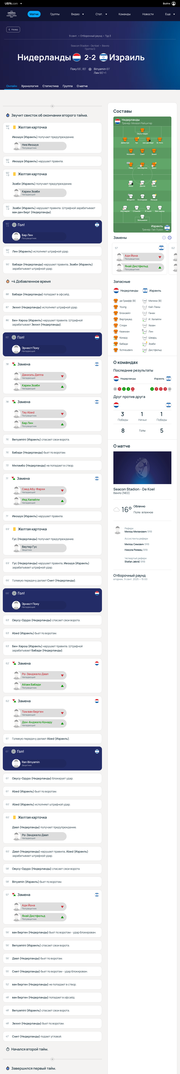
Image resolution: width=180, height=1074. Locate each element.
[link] (34, 14)
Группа (68, 86)
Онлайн (11, 86)
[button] (77, 14)
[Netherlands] (97, 337)
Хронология (29, 86)
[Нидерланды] (116, 405)
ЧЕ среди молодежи (11, 14)
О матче (82, 86)
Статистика (51, 86)
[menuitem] (35, 14)
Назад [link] (14, 29)
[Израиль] (167, 405)
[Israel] (97, 225)
